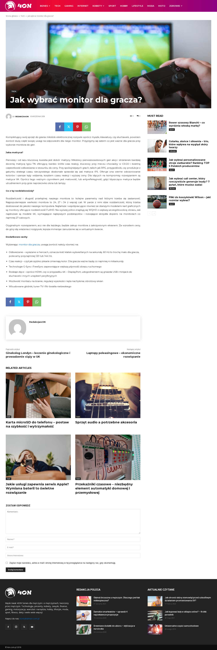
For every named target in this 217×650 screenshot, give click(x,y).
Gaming (69, 6)
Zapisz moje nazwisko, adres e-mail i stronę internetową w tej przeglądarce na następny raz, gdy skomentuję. (62, 563)
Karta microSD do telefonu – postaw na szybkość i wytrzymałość (37, 424)
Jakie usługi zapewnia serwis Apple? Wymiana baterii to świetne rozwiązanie (37, 488)
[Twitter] (68, 126)
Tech (57, 6)
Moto (161, 6)
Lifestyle (137, 6)
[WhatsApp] (86, 126)
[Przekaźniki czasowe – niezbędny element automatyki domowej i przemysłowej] (107, 457)
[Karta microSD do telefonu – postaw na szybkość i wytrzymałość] (38, 395)
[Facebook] (59, 126)
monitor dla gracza (29, 244)
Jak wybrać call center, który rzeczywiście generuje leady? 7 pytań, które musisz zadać (189, 181)
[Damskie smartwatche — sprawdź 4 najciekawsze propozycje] (83, 615)
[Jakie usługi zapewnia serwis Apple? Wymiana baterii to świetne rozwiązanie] (38, 457)
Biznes (44, 6)
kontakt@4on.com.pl (29, 618)
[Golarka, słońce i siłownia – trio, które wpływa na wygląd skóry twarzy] (157, 146)
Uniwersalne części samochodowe (182, 626)
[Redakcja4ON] (9, 116)
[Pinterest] (77, 126)
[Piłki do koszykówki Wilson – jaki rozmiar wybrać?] (157, 202)
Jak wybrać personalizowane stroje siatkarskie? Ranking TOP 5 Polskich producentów (189, 162)
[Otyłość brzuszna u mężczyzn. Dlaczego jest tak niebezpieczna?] (83, 601)
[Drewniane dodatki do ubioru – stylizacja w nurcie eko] (83, 629)
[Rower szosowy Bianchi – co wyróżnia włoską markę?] (157, 127)
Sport (112, 6)
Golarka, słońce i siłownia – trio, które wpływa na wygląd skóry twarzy (189, 144)
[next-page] (154, 213)
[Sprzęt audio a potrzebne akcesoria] (107, 395)
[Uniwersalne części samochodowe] (155, 629)
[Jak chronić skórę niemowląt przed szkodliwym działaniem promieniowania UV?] (155, 601)
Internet (83, 6)
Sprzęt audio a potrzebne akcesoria (106, 422)
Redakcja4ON (22, 117)
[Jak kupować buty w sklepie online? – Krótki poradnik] (155, 615)
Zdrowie (174, 6)
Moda (150, 6)
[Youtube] (32, 627)
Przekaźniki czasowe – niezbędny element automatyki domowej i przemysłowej (104, 488)
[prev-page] (149, 213)
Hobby (124, 6)
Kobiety (97, 6)
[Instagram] (16, 627)
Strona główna (12, 16)
